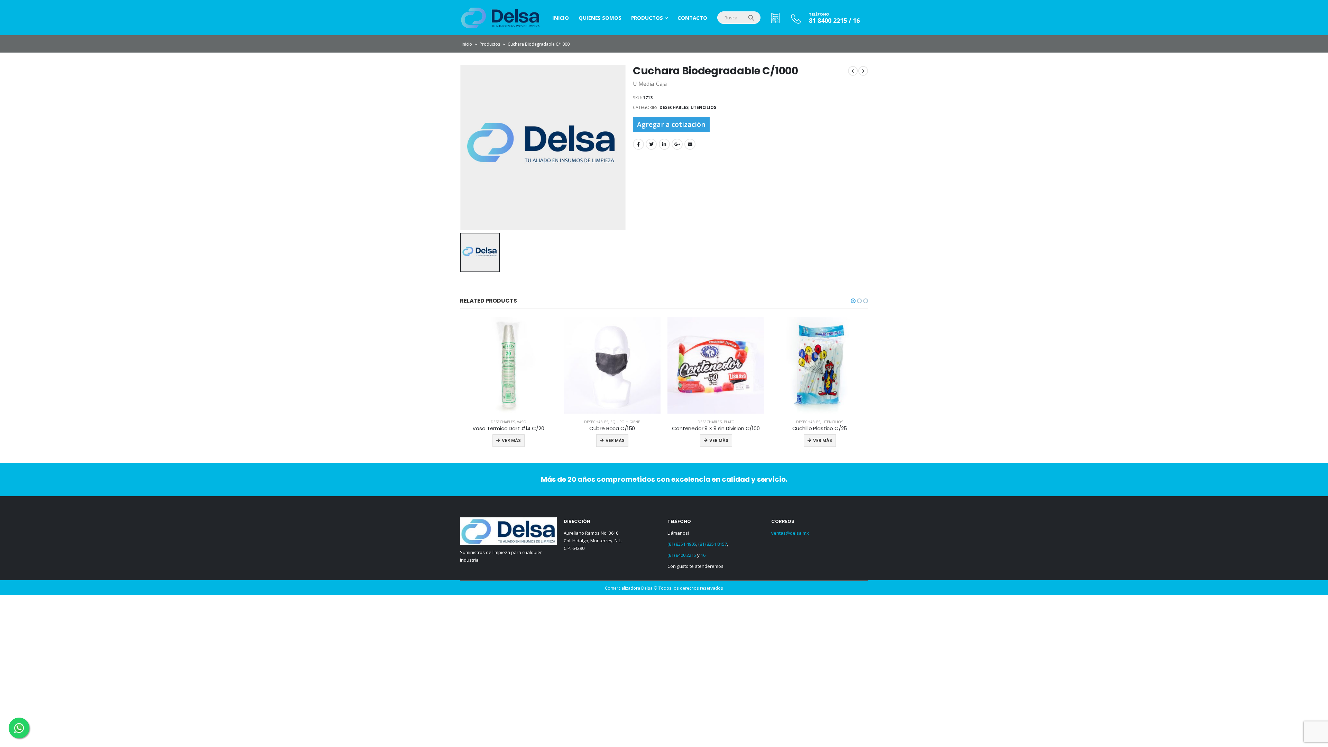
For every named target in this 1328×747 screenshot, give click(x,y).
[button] (853, 301)
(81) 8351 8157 (712, 544)
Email (689, 144)
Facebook (638, 144)
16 (703, 555)
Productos (647, 17)
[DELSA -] (491, 17)
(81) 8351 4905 (681, 544)
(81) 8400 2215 (681, 555)
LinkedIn (664, 144)
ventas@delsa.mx (790, 533)
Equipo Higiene (521, 421)
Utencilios (703, 107)
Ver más (511, 440)
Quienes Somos (600, 17)
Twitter (651, 144)
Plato (625, 421)
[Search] (751, 18)
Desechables (674, 107)
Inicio (560, 17)
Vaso (833, 421)
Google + (677, 144)
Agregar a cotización (671, 124)
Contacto (692, 17)
